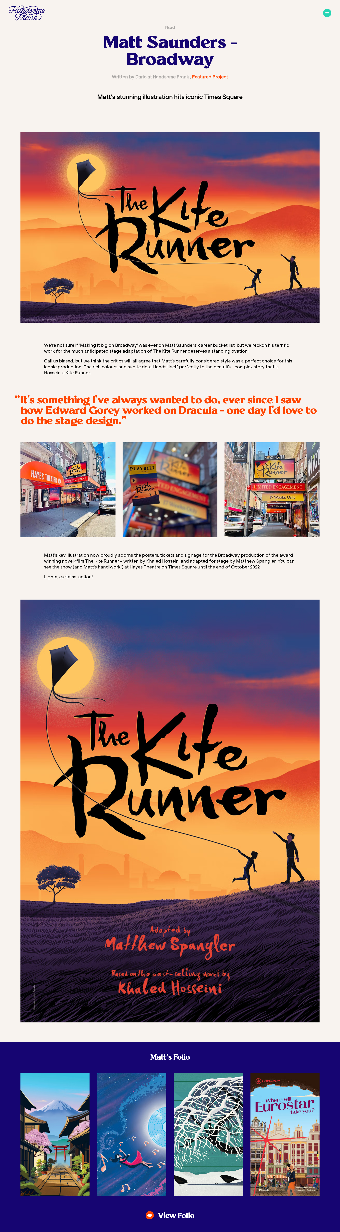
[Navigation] (327, 13)
